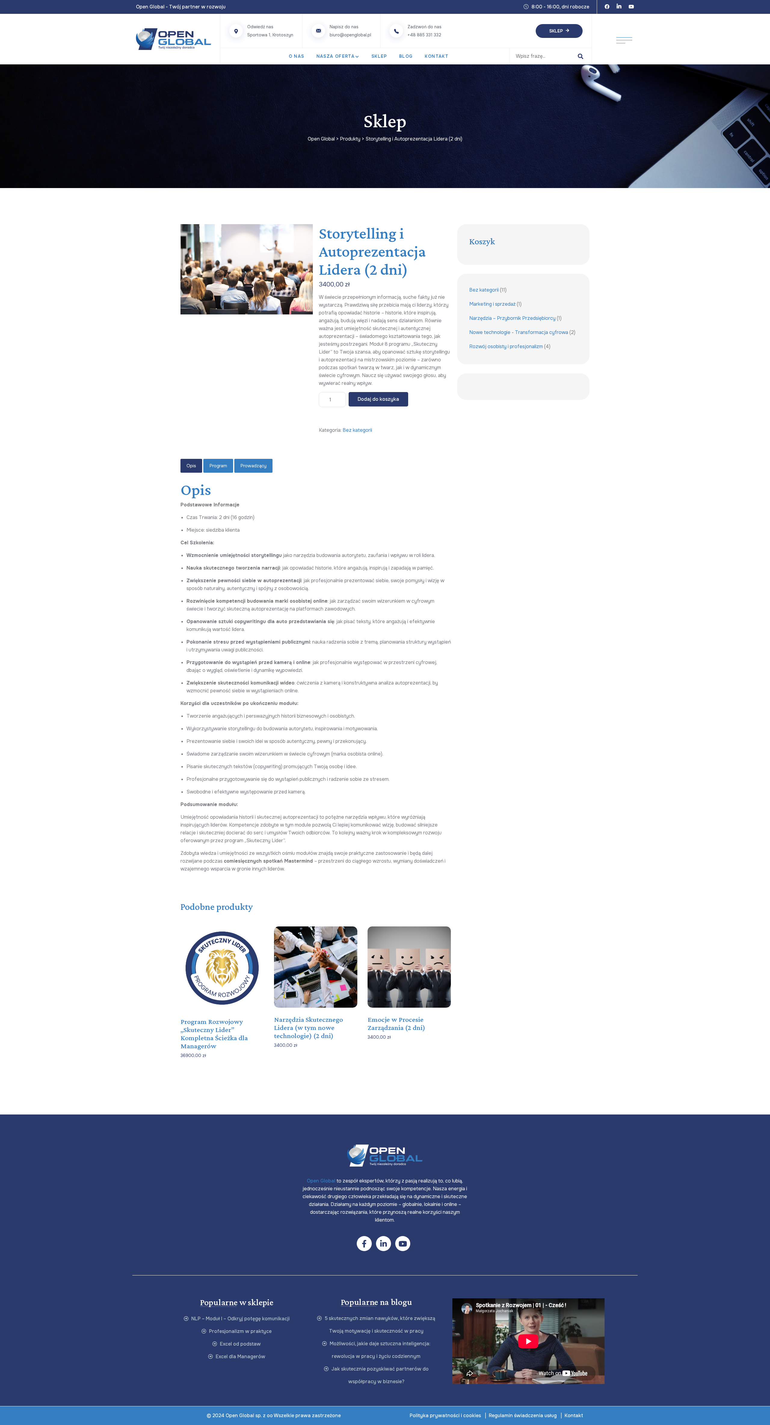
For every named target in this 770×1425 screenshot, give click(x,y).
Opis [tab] (191, 466)
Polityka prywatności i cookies (445, 1415)
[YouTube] (631, 7)
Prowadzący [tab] (253, 466)
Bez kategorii (357, 430)
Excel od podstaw (240, 1344)
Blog (406, 56)
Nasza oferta (335, 56)
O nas (296, 56)
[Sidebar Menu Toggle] (624, 39)
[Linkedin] (619, 7)
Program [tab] (218, 466)
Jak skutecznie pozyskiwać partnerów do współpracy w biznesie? (379, 1375)
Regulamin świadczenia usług (523, 1415)
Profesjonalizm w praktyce (240, 1331)
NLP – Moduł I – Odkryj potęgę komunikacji (240, 1318)
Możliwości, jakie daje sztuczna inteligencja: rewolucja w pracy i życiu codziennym (379, 1349)
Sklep (556, 31)
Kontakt (436, 56)
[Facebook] (607, 7)
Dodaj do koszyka (378, 399)
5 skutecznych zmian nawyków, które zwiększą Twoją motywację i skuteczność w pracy (379, 1324)
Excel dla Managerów (239, 1356)
